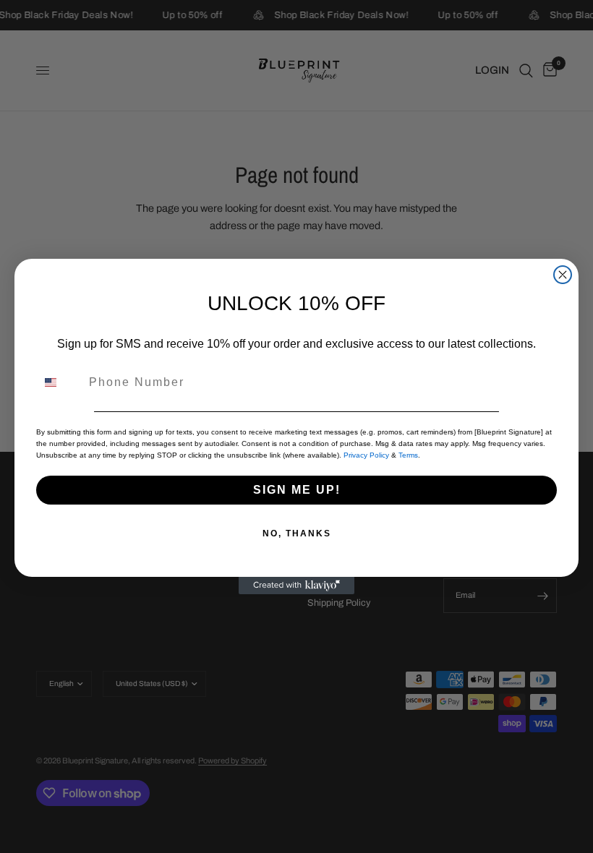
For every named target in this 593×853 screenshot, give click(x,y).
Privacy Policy (366, 455)
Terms (408, 455)
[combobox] (59, 382)
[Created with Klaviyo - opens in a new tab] (296, 585)
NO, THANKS (297, 533)
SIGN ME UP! (297, 490)
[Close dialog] (562, 274)
